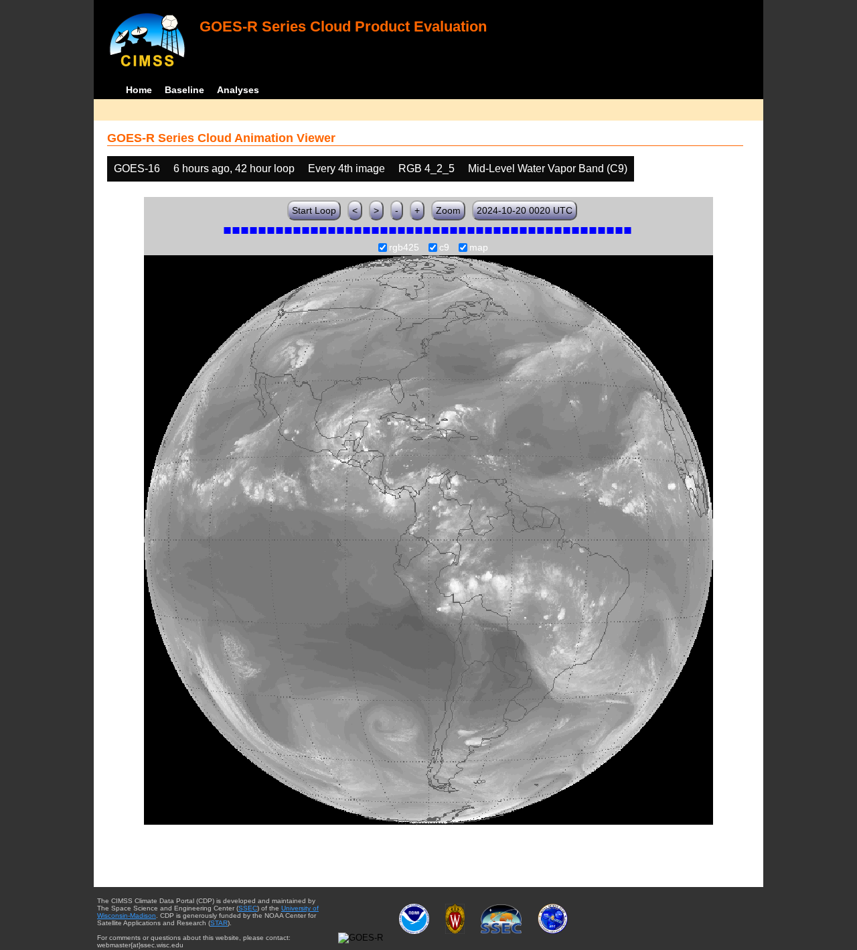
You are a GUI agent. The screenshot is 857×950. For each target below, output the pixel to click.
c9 (444, 248)
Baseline (184, 89)
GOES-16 (137, 168)
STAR (219, 923)
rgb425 (404, 248)
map (478, 248)
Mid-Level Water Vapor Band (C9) (547, 168)
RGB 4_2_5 (426, 168)
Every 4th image (346, 168)
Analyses (238, 89)
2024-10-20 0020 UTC (524, 210)
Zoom (448, 210)
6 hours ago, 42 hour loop (234, 168)
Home (139, 89)
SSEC (247, 908)
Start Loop (314, 210)
